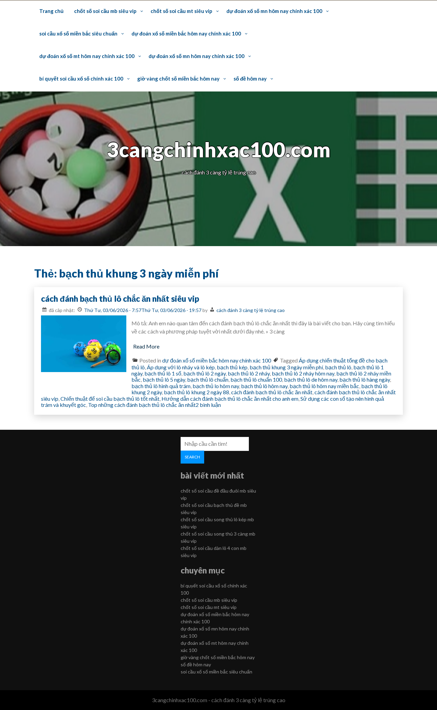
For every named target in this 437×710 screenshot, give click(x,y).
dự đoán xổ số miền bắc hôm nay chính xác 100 (186, 33)
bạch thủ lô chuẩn (207, 379)
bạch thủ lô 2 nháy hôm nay (303, 373)
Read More (146, 346)
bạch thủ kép (232, 367)
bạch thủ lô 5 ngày (164, 379)
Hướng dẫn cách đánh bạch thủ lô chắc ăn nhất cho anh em (229, 398)
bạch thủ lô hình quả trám (161, 386)
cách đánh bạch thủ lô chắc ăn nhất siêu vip (120, 298)
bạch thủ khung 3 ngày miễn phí (286, 367)
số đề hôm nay (250, 78)
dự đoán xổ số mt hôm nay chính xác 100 (87, 56)
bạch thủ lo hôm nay (216, 386)
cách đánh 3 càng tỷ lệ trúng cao (250, 310)
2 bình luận (208, 404)
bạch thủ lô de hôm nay (310, 379)
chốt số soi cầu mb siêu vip (105, 11)
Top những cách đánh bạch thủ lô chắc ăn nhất (142, 404)
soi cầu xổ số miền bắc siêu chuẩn (78, 33)
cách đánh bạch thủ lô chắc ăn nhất (271, 392)
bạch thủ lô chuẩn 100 (256, 379)
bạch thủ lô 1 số (162, 373)
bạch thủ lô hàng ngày (364, 379)
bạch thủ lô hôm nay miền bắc (324, 386)
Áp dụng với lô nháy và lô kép (181, 367)
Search (192, 456)
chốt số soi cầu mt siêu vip (181, 11)
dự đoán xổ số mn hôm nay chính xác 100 (274, 11)
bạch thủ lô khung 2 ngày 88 (196, 392)
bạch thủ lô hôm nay (264, 386)
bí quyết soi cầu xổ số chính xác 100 (81, 78)
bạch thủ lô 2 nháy (249, 373)
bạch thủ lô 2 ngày (204, 373)
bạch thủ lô (338, 367)
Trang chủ (51, 11)
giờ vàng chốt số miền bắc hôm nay (178, 78)
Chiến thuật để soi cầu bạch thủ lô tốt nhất (109, 398)
